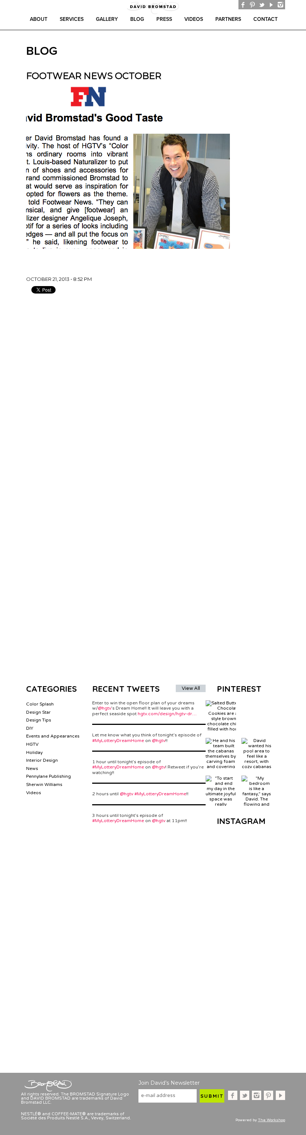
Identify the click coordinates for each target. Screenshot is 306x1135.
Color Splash (40, 704)
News (32, 768)
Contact (265, 19)
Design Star (38, 712)
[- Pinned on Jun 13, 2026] (256, 703)
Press (164, 19)
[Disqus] (158, 391)
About (38, 19)
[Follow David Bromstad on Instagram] (280, 4)
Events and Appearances (52, 736)
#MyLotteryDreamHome (118, 740)
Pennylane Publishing (48, 776)
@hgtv (104, 708)
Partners (228, 19)
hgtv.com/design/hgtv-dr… (167, 713)
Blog (137, 19)
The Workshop (271, 1120)
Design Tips (38, 720)
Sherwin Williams (44, 784)
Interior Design (42, 760)
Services (72, 19)
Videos (193, 19)
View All (191, 688)
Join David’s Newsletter (169, 1082)
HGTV (32, 744)
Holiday (34, 752)
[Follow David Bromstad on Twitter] (261, 4)
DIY (29, 728)
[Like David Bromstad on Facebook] (243, 4)
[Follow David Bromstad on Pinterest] (252, 4)
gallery (107, 19)
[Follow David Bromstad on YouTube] (271, 4)
